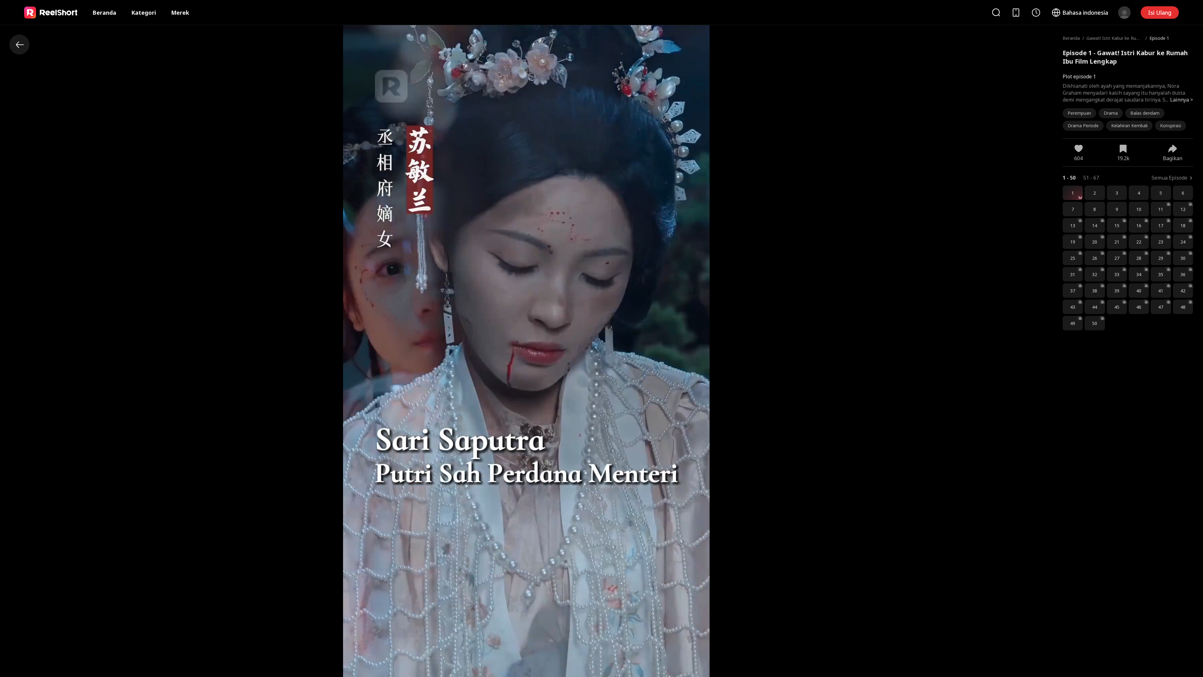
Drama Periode (1083, 126)
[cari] (996, 12)
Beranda (104, 12)
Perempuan (1079, 113)
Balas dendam (1144, 113)
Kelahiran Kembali (1129, 126)
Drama (1111, 113)
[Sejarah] (1036, 13)
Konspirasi (1170, 126)
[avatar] (1124, 12)
